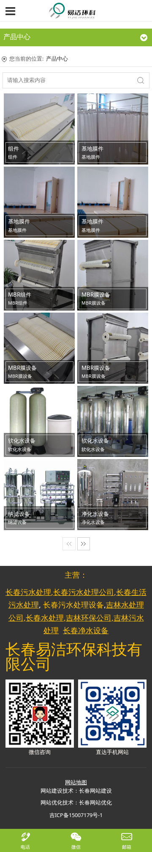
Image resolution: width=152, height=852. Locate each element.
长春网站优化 (95, 802)
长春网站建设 (95, 790)
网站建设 (51, 790)
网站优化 (51, 802)
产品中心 (57, 58)
